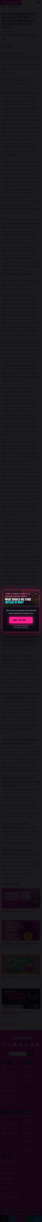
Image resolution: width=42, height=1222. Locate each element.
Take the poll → (21, 620)
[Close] (36, 593)
